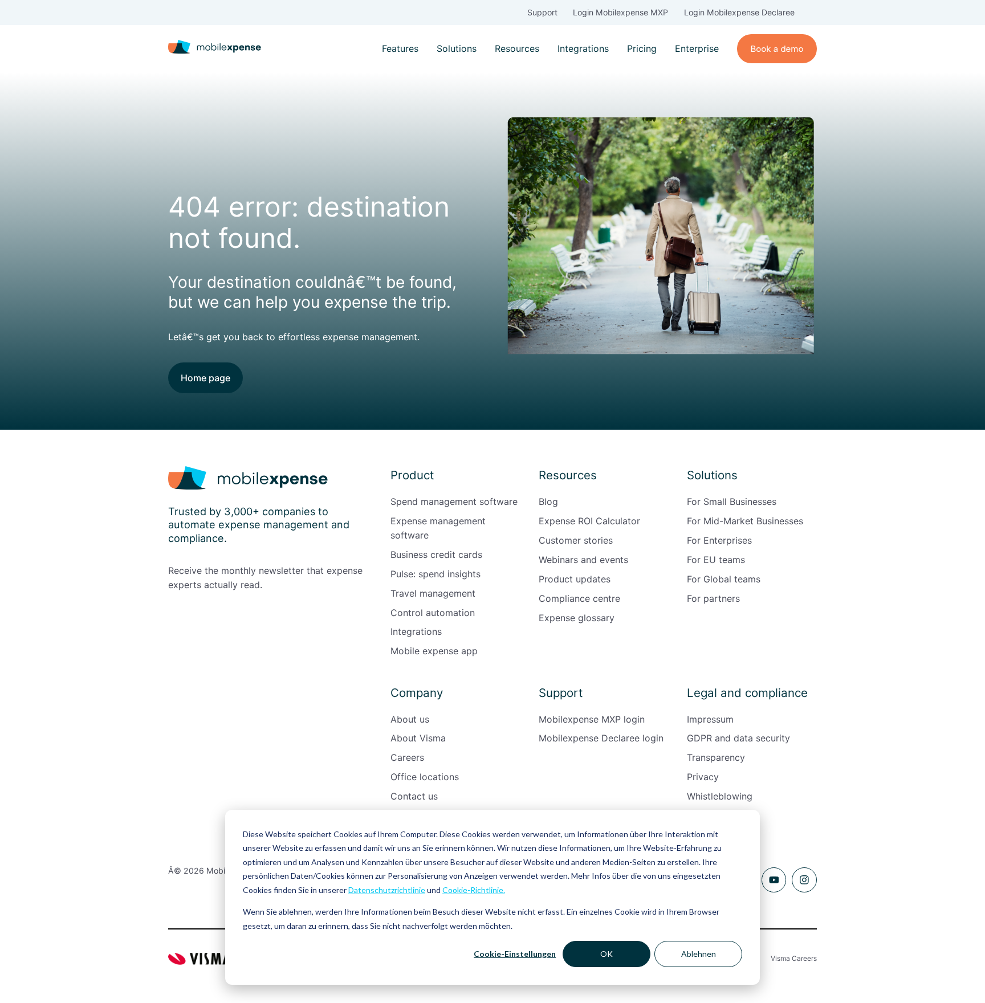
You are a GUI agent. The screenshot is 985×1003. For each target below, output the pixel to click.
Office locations (424, 776)
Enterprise (697, 48)
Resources (517, 48)
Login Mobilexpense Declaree (739, 12)
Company (416, 693)
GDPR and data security (738, 738)
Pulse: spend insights (435, 574)
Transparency (716, 757)
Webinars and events (583, 559)
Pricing (642, 48)
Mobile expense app (434, 651)
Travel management (432, 593)
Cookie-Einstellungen (515, 954)
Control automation (432, 612)
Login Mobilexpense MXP (620, 12)
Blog (548, 501)
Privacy (703, 776)
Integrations (583, 48)
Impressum (710, 719)
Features (400, 48)
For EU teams (716, 559)
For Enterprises (719, 540)
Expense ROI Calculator (589, 521)
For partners (713, 598)
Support (542, 12)
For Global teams (723, 579)
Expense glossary (576, 617)
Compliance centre (579, 598)
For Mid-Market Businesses (745, 521)
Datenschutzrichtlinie (386, 890)
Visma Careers (794, 958)
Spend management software (454, 501)
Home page (205, 378)
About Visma (418, 738)
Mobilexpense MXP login (592, 719)
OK (606, 954)
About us (409, 719)
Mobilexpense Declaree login (601, 738)
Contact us (414, 796)
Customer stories (576, 540)
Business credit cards (436, 554)
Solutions (457, 48)
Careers (407, 757)
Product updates (574, 579)
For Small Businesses (731, 501)
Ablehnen (698, 954)
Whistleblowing (719, 796)
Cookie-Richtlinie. (473, 890)
